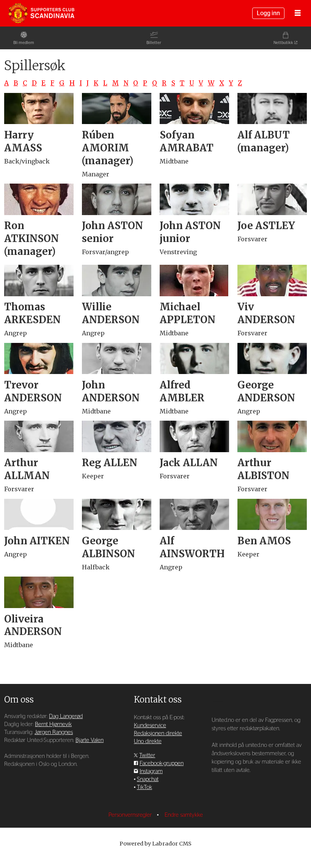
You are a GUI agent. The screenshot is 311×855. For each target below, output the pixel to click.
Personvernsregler (130, 815)
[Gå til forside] (41, 13)
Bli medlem (23, 43)
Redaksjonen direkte (158, 733)
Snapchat (148, 779)
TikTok (144, 787)
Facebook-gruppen (162, 763)
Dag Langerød (66, 716)
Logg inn (268, 13)
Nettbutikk (283, 43)
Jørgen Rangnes (54, 732)
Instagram (151, 771)
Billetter (153, 43)
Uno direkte (148, 741)
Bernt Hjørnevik (53, 724)
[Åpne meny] (297, 13)
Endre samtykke (184, 815)
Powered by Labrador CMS (155, 843)
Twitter (147, 755)
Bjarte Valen (89, 740)
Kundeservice (150, 725)
